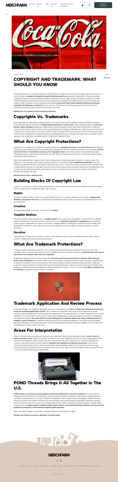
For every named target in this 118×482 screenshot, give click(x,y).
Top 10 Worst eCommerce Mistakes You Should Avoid (40, 415)
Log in (89, 5)
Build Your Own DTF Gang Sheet (76, 466)
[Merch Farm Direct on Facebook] (57, 461)
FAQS (30, 466)
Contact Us (54, 5)
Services (32, 4)
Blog (35, 466)
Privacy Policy (44, 466)
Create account (103, 5)
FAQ (47, 4)
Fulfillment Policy (57, 466)
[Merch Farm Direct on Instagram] (61, 461)
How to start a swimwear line (31, 175)
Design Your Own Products (67, 5)
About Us (39, 5)
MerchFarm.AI (94, 466)
